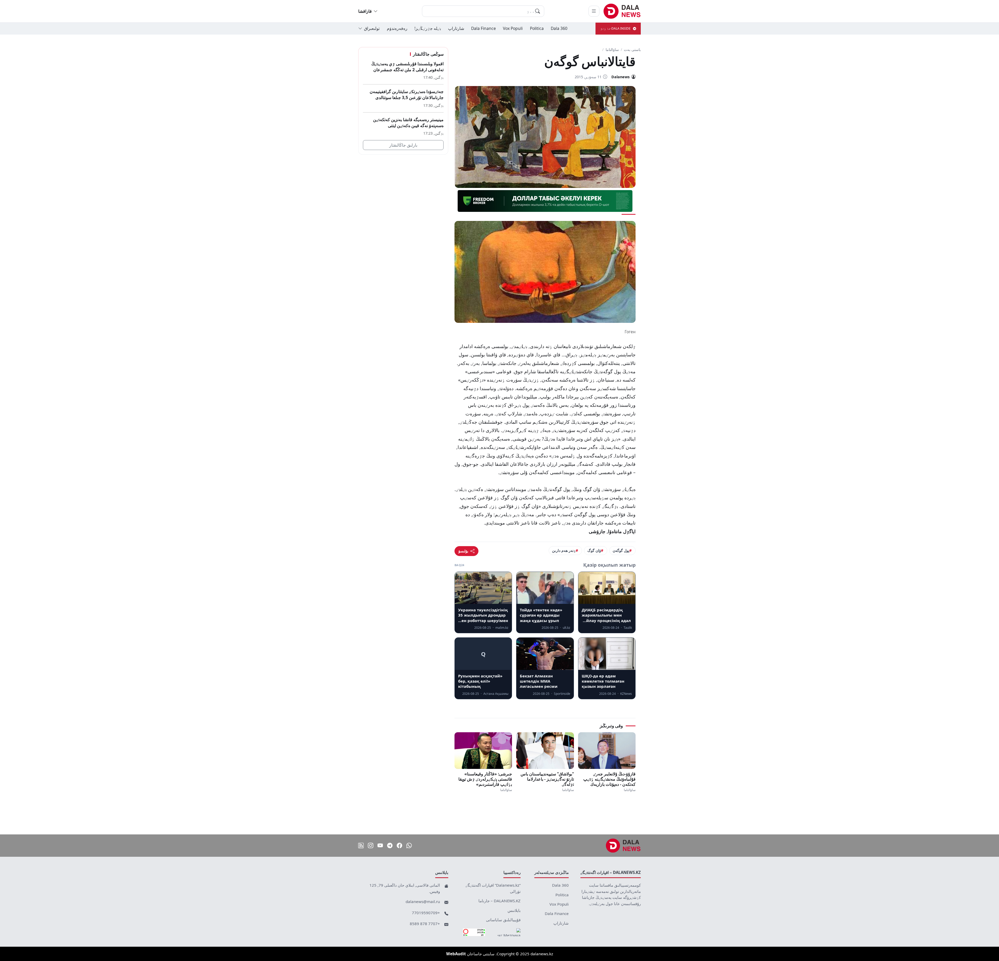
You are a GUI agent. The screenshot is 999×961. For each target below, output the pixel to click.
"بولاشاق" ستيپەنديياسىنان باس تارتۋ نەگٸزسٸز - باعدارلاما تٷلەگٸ (547, 779)
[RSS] (361, 846)
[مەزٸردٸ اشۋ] (593, 11)
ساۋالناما (612, 49)
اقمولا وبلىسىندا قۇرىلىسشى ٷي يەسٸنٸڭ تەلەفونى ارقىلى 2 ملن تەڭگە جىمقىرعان (407, 67)
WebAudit (456, 953)
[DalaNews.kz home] (622, 11)
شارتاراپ (456, 28)
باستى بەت (632, 49)
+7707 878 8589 (425, 923)
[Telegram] (390, 846)
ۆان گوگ (594, 550)
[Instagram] (370, 846)
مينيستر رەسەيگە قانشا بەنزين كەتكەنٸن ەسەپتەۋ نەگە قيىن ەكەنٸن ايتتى (408, 122)
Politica (537, 28)
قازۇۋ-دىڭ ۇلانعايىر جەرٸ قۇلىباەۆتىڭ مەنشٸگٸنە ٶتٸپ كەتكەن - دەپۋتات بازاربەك (609, 779)
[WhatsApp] (409, 846)
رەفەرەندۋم (397, 28)
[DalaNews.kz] (623, 846)
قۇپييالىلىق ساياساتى (503, 919)
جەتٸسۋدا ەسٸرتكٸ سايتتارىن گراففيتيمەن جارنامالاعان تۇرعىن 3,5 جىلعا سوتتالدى (407, 94)
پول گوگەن (621, 550)
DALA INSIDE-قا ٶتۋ (615, 28)
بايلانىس (514, 910)
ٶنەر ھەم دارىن (564, 550)
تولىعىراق (372, 28)
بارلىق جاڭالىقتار (403, 145)
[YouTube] (380, 846)
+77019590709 (426, 912)
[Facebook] (399, 846)
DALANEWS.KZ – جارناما (499, 900)
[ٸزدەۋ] (537, 11)
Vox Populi (513, 28)
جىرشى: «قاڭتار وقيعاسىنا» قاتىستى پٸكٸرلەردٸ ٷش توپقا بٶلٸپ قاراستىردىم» (485, 779)
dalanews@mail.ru (423, 901)
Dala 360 (559, 28)
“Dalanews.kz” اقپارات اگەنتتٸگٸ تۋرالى (493, 888)
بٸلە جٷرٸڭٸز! (427, 28)
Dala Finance (483, 28)
